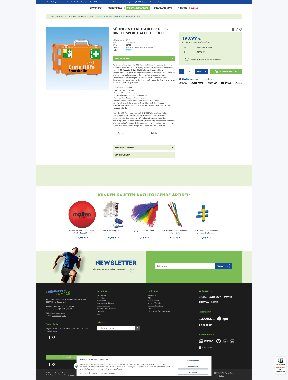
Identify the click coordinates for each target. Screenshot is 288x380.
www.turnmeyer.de (59, 316)
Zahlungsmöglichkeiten (105, 303)
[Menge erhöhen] (205, 71)
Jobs (98, 314)
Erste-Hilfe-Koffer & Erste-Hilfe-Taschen (139, 47)
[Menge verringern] (181, 71)
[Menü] (284, 357)
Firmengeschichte (103, 306)
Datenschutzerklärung (155, 306)
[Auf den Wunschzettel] (240, 29)
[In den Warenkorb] (48, 24)
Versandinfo (101, 300)
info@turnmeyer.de (58, 313)
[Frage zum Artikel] (237, 29)
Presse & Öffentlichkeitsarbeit (107, 308)
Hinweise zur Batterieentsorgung (103, 373)
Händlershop (101, 295)
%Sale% (195, 8)
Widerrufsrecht (153, 300)
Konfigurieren (193, 366)
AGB (149, 298)
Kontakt (150, 308)
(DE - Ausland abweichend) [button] (213, 59)
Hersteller (100, 311)
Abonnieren (221, 266)
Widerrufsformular (154, 303)
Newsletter (101, 298)
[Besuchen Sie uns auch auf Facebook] (49, 337)
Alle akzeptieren (193, 360)
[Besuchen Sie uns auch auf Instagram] (53, 337)
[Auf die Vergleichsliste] (233, 29)
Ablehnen (193, 372)
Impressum (84, 373)
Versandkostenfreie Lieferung (201, 42)
